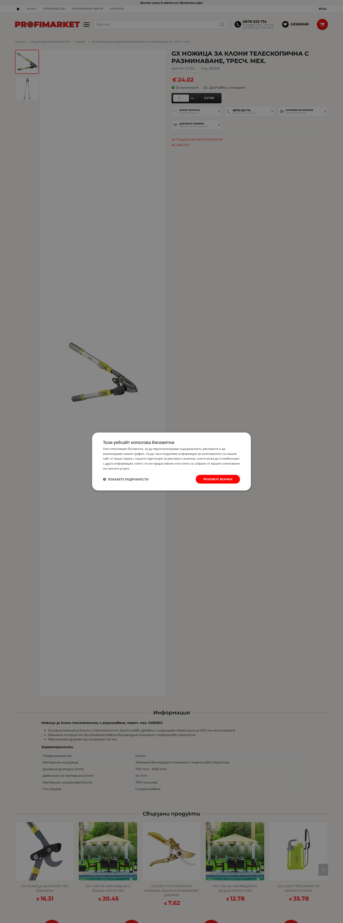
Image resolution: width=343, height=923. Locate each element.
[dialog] (171, 461)
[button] (125, 479)
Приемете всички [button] (217, 479)
